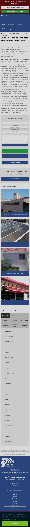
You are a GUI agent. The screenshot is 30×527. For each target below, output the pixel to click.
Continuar (15, 523)
